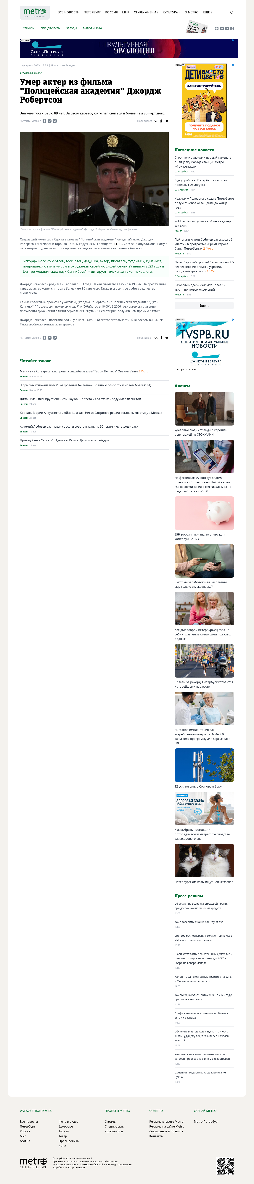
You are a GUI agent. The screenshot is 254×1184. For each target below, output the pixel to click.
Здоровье (66, 1126)
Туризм (64, 1131)
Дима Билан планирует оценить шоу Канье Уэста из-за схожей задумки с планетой (80, 399)
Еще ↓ (207, 12)
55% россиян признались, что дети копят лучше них (200, 536)
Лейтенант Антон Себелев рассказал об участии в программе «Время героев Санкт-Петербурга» (203, 244)
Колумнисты (114, 1131)
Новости (179, 253)
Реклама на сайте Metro (166, 1126)
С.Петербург (181, 171)
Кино (62, 1146)
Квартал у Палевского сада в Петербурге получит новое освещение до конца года (204, 203)
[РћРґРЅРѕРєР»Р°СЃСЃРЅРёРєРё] (161, 121)
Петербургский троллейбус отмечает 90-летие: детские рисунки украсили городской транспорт (204, 266)
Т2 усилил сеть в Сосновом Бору (198, 786)
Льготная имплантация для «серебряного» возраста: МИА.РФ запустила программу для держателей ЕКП (202, 736)
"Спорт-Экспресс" (76, 1167)
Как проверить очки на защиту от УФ (199, 922)
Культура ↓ (171, 12)
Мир (125, 12)
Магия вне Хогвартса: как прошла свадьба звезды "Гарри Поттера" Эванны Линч (79, 371)
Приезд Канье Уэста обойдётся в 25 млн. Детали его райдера (64, 440)
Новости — (58, 65)
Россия (111, 12)
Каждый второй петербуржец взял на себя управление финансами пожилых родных (203, 634)
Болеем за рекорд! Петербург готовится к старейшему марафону (204, 684)
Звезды (71, 28)
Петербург (92, 12)
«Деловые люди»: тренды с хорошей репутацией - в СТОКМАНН (201, 432)
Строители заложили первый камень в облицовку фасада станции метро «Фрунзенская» (203, 162)
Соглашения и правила (166, 1131)
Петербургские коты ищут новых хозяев (204, 882)
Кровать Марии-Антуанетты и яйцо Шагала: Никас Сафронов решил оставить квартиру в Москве (91, 413)
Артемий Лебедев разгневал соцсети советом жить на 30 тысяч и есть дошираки (79, 426)
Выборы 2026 (92, 28)
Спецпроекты (50, 28)
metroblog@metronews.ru (117, 1164)
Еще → (204, 305)
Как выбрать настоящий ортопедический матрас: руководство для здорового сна (202, 834)
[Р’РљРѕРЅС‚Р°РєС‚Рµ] (156, 121)
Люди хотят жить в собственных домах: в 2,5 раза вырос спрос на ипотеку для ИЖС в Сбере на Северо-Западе (203, 958)
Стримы (29, 28)
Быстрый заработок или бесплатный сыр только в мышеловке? (201, 584)
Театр (63, 1136)
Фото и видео (68, 1122)
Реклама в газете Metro (166, 1122)
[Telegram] (166, 121)
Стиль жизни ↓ (146, 12)
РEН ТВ (117, 244)
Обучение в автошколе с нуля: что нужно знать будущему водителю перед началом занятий (202, 1036)
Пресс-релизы (69, 1141)
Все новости (68, 12)
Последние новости (194, 150)
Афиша (25, 1141)
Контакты (156, 1136)
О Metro (192, 12)
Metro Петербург (206, 1122)
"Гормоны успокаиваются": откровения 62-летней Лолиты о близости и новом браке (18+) (85, 385)
